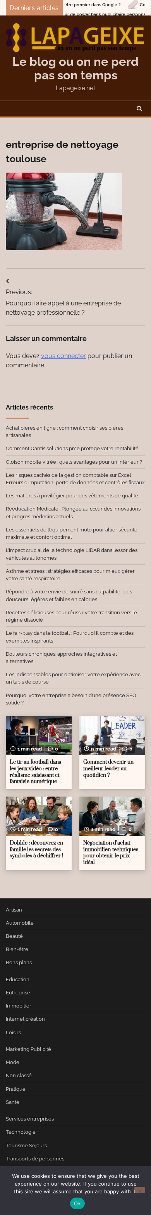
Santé (12, 1102)
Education (17, 979)
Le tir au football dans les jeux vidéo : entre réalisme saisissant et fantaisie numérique (35, 772)
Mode (12, 1062)
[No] (139, 1190)
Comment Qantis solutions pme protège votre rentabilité (72, 448)
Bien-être (17, 949)
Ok (77, 1203)
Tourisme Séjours (26, 1145)
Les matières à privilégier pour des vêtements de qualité (72, 496)
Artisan (14, 910)
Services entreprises (30, 1119)
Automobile (20, 923)
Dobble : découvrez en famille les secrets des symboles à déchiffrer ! (36, 849)
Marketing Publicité (28, 1049)
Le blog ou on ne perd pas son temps (75, 68)
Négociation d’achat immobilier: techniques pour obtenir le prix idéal (110, 853)
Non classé (19, 1075)
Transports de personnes (35, 1159)
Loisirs (13, 1032)
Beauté (14, 936)
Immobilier (18, 1006)
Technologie (21, 1132)
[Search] (139, 109)
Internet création (25, 1019)
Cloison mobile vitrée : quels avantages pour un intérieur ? (74, 462)
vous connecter (63, 356)
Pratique (16, 1089)
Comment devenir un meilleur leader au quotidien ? (108, 768)
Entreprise (18, 993)
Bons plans (19, 962)
